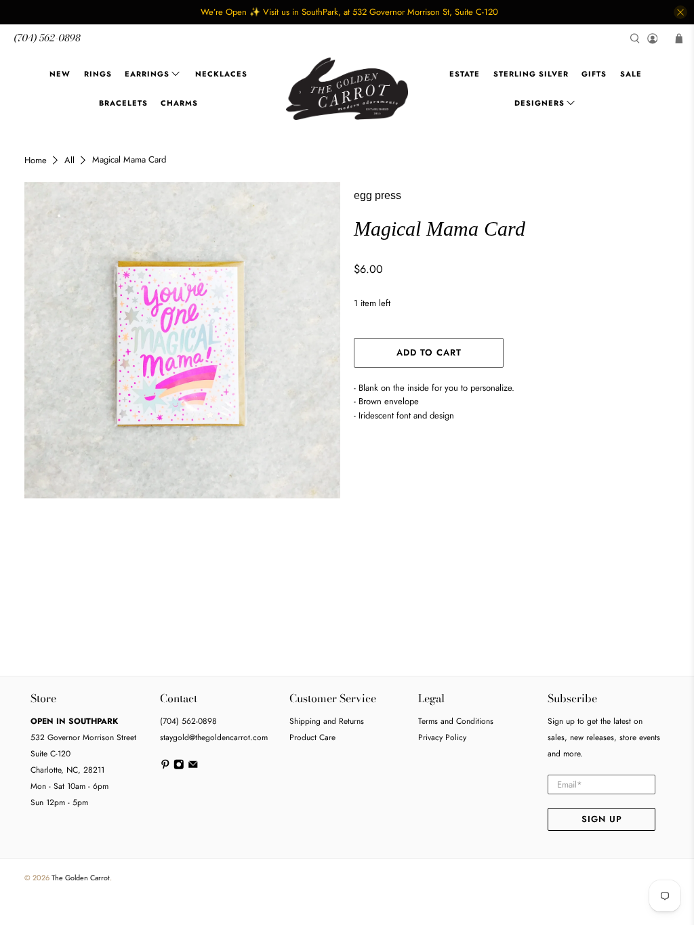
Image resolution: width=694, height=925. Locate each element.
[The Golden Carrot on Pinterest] (165, 767)
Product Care (312, 737)
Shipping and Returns (326, 721)
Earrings (147, 73)
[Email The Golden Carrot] (193, 767)
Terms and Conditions (455, 721)
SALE (631, 73)
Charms (179, 103)
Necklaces (221, 73)
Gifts (594, 73)
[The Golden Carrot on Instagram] (179, 767)
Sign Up (601, 819)
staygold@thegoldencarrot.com (214, 737)
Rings (98, 73)
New (59, 73)
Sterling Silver (531, 73)
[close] (680, 12)
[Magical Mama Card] (182, 340)
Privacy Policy (442, 737)
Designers (539, 103)
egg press (377, 195)
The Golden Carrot (81, 877)
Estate (464, 73)
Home (35, 160)
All (69, 160)
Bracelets (123, 103)
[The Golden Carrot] (347, 89)
